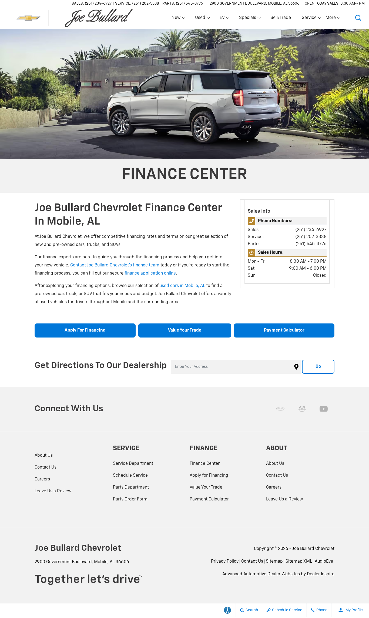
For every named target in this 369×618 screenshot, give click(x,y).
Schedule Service (130, 475)
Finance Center (205, 464)
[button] (358, 18)
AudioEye (324, 561)
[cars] (280, 409)
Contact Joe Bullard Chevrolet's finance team (114, 265)
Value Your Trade (206, 487)
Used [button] (200, 19)
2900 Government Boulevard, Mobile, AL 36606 (254, 3)
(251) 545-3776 (311, 244)
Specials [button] (247, 19)
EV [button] (225, 19)
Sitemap (274, 561)
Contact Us (45, 467)
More (331, 19)
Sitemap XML (299, 561)
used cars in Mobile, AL (182, 286)
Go (318, 367)
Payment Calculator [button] (284, 330)
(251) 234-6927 (311, 230)
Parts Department (131, 487)
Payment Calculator (209, 499)
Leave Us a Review (53, 491)
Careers (42, 479)
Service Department (133, 464)
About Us (44, 455)
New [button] (177, 19)
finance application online (150, 273)
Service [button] (309, 19)
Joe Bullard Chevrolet (313, 549)
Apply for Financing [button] (85, 330)
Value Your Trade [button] (184, 330)
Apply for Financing (209, 475)
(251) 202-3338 (311, 237)
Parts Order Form (130, 499)
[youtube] (324, 409)
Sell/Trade (280, 18)
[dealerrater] (302, 409)
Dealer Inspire (320, 574)
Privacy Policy (225, 561)
